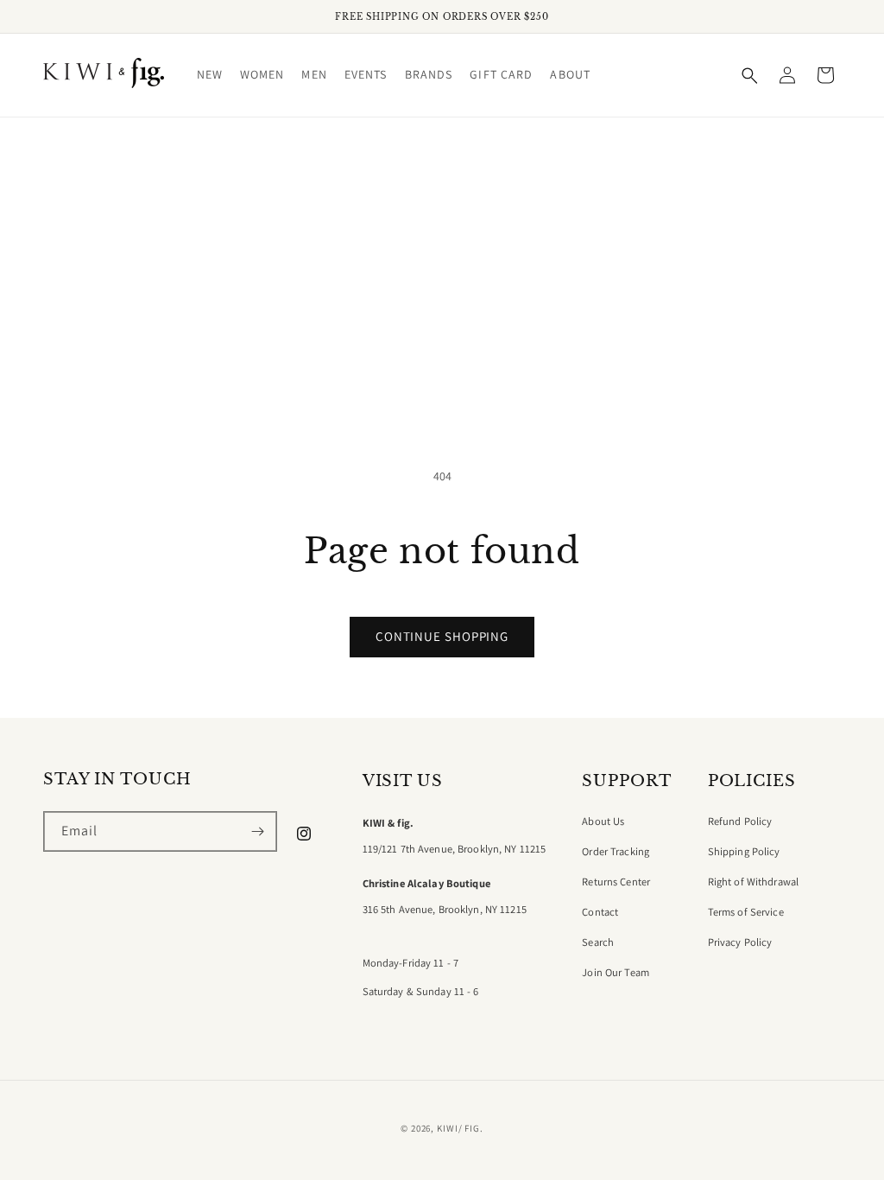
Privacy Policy (740, 942)
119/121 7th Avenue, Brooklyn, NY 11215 (454, 849)
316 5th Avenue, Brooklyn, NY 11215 (445, 910)
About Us (603, 821)
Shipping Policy (744, 852)
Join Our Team (615, 973)
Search (598, 942)
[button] (209, 74)
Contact (600, 912)
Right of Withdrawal (753, 882)
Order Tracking (615, 852)
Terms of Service (746, 912)
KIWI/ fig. (460, 1128)
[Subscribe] (257, 831)
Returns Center (616, 882)
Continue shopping (442, 636)
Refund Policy (740, 821)
